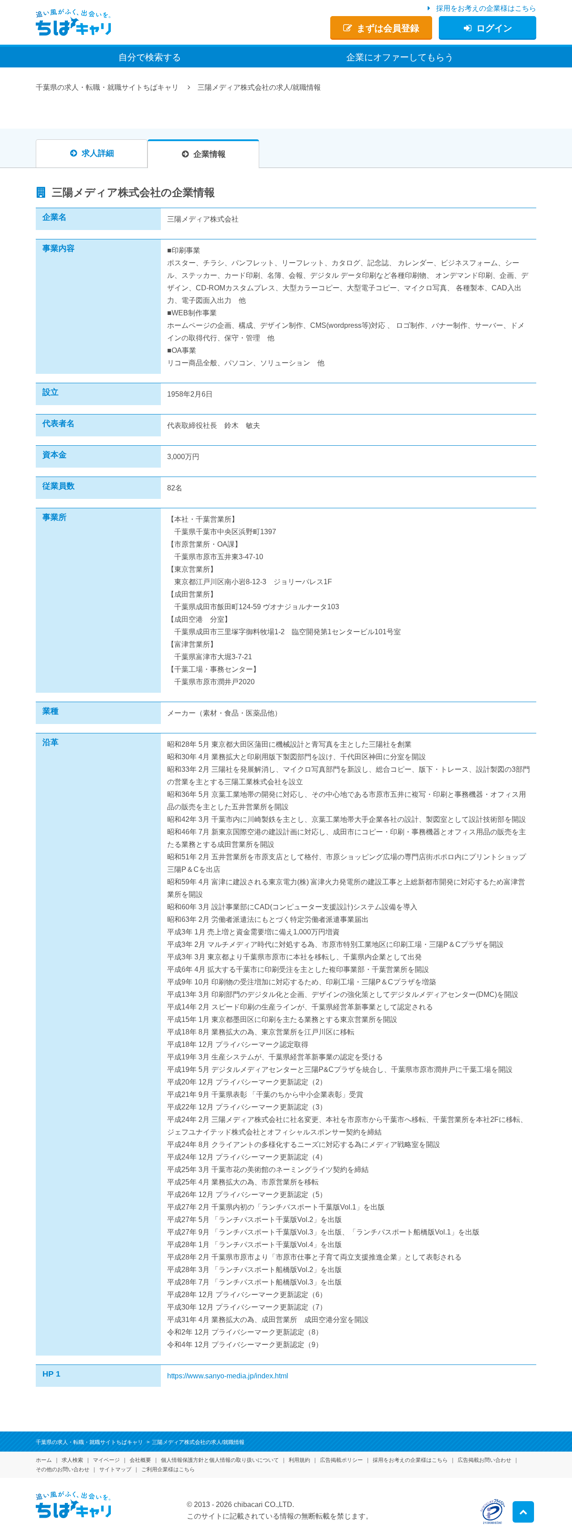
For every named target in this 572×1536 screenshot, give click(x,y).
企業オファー (400, 57)
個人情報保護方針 (220, 1460)
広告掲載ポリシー (341, 1460)
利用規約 (299, 1460)
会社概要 (140, 1460)
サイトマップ (115, 1469)
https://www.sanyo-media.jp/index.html (227, 1376)
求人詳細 (98, 153)
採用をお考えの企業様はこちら (486, 8)
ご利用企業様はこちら (168, 1469)
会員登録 (388, 28)
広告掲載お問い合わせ (484, 1460)
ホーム (44, 1460)
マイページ (106, 1460)
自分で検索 (149, 57)
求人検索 (72, 1460)
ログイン (494, 28)
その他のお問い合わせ (62, 1469)
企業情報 (209, 154)
